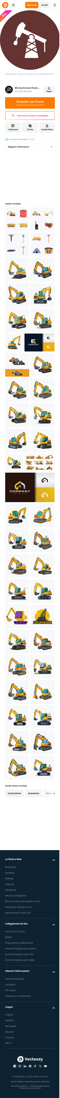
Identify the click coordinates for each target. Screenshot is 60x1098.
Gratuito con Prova (30, 103)
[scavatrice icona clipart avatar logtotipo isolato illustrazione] (17, 942)
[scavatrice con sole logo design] (17, 967)
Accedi (45, 5)
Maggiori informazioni (18, 144)
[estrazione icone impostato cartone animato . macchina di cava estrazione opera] (17, 242)
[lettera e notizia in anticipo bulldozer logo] (20, 466)
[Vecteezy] (5, 5)
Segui (49, 91)
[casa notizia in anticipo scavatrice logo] (29, 712)
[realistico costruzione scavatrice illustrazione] (17, 318)
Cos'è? (32, 139)
